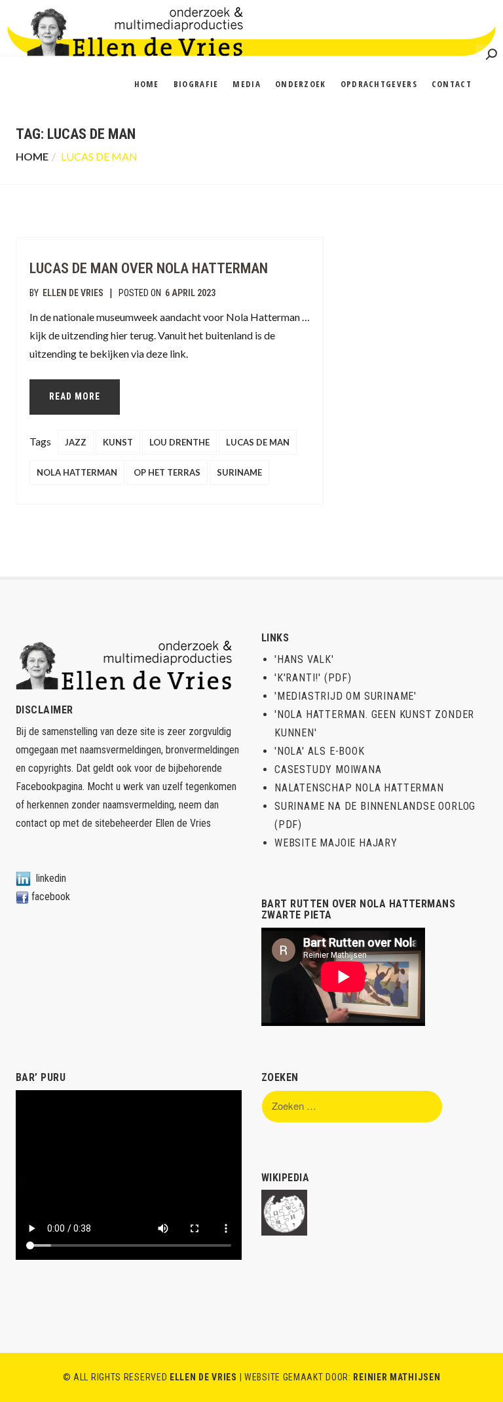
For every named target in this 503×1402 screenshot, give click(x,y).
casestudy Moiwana (328, 769)
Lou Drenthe (179, 442)
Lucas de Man (257, 442)
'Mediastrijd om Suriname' (345, 696)
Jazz (75, 442)
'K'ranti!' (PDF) (313, 678)
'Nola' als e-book (319, 751)
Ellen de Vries (73, 293)
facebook (50, 896)
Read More (74, 396)
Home (32, 156)
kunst (118, 442)
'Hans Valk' (304, 659)
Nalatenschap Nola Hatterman (359, 788)
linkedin (51, 878)
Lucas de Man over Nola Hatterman (148, 268)
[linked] (23, 878)
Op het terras (167, 472)
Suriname (239, 472)
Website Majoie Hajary (336, 843)
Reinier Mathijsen (396, 1377)
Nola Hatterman (77, 472)
